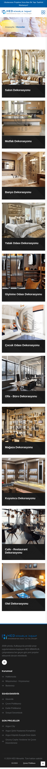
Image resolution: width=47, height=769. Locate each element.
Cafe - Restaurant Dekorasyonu (16, 551)
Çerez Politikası (29, 763)
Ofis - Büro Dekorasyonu (21, 396)
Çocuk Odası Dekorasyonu (22, 345)
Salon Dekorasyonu (17, 90)
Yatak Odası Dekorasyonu (21, 243)
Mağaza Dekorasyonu (19, 447)
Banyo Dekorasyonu (18, 192)
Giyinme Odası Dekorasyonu (23, 294)
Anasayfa (9, 27)
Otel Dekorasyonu (16, 603)
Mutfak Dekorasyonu (18, 141)
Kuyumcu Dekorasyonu (20, 498)
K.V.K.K (15, 763)
